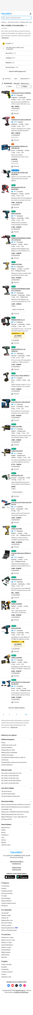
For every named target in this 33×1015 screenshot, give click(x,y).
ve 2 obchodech (15, 595)
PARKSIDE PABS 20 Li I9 (18, 320)
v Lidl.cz (13, 306)
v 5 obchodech (15, 570)
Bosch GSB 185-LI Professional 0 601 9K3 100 (20, 683)
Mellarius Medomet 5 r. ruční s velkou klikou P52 (14, 817)
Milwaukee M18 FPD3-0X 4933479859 (18, 188)
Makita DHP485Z (16, 214)
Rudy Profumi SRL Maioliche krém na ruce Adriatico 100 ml (16, 807)
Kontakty (3, 888)
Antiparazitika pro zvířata (8, 750)
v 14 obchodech (15, 417)
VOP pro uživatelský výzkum (9, 930)
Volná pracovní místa (6, 893)
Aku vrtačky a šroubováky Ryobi (10, 776)
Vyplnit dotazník (16, 870)
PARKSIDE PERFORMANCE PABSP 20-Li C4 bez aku (20, 289)
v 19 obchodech (15, 673)
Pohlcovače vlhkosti (6, 748)
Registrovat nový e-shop (8, 940)
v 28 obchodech (15, 108)
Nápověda (4, 957)
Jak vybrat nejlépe (7, 788)
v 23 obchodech (15, 699)
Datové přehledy (5, 950)
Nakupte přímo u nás (7, 920)
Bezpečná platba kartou (7, 928)
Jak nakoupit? (5, 913)
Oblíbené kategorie (7, 739)
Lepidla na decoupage (7, 755)
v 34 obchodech (15, 280)
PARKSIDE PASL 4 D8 (17, 475)
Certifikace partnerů (6, 972)
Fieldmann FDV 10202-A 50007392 (21, 120)
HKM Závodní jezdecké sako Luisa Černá (12, 814)
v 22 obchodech (15, 204)
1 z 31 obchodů (15, 649)
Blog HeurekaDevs (6, 901)
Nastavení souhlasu (6, 923)
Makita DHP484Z (16, 628)
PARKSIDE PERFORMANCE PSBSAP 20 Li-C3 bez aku (21, 239)
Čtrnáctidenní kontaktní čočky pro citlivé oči (13, 757)
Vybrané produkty (7, 801)
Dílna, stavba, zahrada (13, 22)
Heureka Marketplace (7, 945)
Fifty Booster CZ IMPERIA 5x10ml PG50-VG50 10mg (15, 812)
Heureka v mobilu (6, 915)
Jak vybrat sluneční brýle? (8, 794)
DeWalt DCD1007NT (17, 451)
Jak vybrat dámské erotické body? (10, 796)
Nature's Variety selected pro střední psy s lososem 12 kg (16, 804)
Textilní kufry (4, 760)
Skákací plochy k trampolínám (9, 753)
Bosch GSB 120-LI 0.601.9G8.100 (20, 402)
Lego (2, 837)
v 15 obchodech (15, 466)
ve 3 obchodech (15, 366)
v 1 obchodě (14, 161)
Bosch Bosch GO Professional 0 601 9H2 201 (16, 511)
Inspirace (3, 974)
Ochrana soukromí (6, 925)
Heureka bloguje (5, 898)
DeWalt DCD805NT (16, 658)
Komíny (3, 743)
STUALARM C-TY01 (6, 809)
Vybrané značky (6, 770)
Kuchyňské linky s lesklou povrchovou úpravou (14, 762)
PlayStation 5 (5, 835)
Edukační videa (5, 955)
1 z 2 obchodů (15, 340)
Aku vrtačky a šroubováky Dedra (10, 783)
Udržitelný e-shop (6, 977)
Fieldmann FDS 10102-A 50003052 (21, 93)
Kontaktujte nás (16, 864)
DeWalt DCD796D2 (16, 264)
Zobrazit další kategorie (16, 71)
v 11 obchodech (15, 391)
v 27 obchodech (15, 229)
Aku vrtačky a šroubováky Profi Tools (11, 773)
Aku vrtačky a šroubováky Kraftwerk (11, 781)
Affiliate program (5, 952)
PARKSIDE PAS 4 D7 (16, 579)
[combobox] (16, 17)
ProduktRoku (5, 969)
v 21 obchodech (15, 442)
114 (26, 714)
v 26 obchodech (15, 520)
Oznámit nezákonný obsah (8, 903)
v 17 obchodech (15, 135)
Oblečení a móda (5, 845)
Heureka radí (4, 918)
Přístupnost (4, 906)
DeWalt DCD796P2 (16, 529)
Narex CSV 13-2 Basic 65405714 (20, 375)
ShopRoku (4, 967)
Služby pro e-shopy (6, 942)
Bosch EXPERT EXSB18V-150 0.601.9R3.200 (19, 147)
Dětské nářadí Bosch (7, 765)
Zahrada (3, 840)
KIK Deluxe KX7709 (6, 819)
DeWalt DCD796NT (16, 426)
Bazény (3, 833)
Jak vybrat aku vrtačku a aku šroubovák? (19, 173)
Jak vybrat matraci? (6, 791)
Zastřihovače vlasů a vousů (8, 745)
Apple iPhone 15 (5, 828)
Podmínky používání (6, 891)
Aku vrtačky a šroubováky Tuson (10, 778)
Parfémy (3, 830)
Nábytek (3, 842)
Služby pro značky (6, 947)
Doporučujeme (6, 824)
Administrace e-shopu (7, 937)
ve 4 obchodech (15, 255)
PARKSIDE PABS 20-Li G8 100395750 (18, 350)
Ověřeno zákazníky (6, 964)
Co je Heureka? (5, 886)
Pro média (4, 896)
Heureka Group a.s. (20, 990)
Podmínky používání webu (21, 992)
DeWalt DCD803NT (16, 604)
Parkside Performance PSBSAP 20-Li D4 (21, 554)
